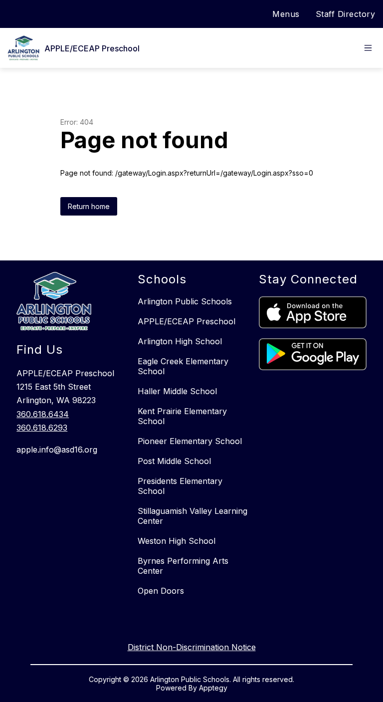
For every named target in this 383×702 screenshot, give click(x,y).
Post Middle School (174, 461)
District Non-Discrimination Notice (192, 647)
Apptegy (213, 688)
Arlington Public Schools (185, 301)
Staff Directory (346, 14)
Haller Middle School (177, 391)
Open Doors (161, 591)
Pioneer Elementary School (190, 441)
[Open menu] (368, 47)
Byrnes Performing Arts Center (183, 566)
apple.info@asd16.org (56, 450)
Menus (286, 14)
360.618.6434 (42, 414)
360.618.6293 (41, 428)
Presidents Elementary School (180, 486)
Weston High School (176, 541)
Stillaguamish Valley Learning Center (192, 516)
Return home (89, 206)
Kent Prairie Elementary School (182, 416)
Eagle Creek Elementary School (183, 366)
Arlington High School (180, 341)
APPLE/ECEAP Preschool (186, 321)
